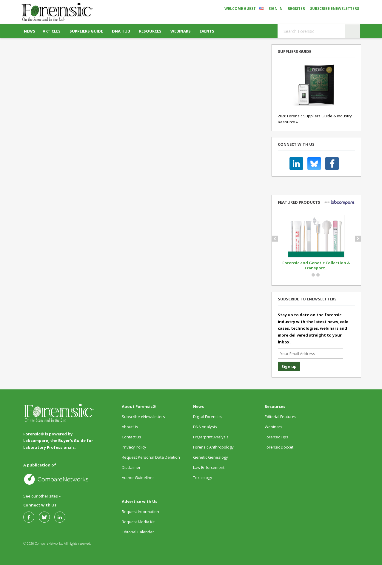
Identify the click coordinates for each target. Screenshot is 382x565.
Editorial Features (280, 416)
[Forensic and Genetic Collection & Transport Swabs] (316, 256)
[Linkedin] (296, 163)
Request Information (140, 511)
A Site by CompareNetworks (59, 479)
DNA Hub (121, 31)
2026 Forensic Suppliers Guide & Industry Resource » (315, 119)
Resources (150, 31)
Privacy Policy (134, 447)
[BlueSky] (314, 163)
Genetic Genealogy (210, 457)
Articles (52, 31)
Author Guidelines (138, 477)
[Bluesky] (46, 517)
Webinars (180, 31)
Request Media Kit (138, 521)
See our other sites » (42, 496)
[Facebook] (31, 517)
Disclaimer (131, 467)
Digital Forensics (207, 416)
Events (207, 31)
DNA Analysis (205, 426)
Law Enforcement (208, 467)
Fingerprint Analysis (211, 437)
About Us (130, 426)
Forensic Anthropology (213, 447)
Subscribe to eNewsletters (307, 299)
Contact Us (131, 437)
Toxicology (202, 477)
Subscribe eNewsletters (334, 8)
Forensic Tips (276, 437)
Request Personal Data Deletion (151, 457)
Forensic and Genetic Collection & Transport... (316, 265)
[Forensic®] (57, 12)
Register (296, 8)
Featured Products (299, 202)
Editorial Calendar (138, 532)
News (29, 31)
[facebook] (332, 163)
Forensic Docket (279, 447)
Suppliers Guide (86, 31)
